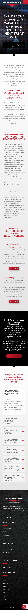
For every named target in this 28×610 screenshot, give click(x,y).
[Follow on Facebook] (4, 517)
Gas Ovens (6, 532)
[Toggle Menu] (25, 2)
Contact (5, 580)
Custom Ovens (7, 535)
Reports (5, 586)
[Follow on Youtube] (10, 517)
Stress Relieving (7, 549)
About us (5, 583)
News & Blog (6, 590)
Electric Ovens (7, 528)
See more (13, 268)
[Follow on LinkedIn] (7, 517)
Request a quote (13, 356)
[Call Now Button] (24, 607)
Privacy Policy (18, 608)
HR (4, 593)
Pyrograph (5, 599)
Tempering (6, 552)
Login (4, 596)
